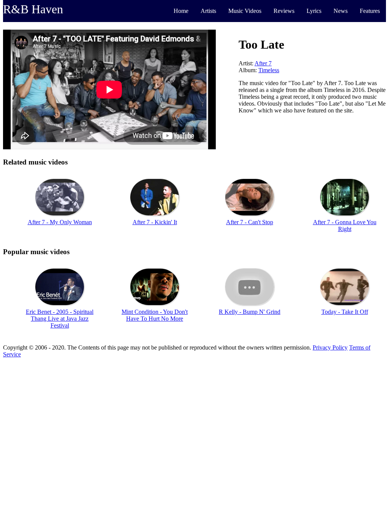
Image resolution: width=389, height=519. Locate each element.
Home (181, 11)
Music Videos (244, 11)
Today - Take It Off (344, 312)
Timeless (268, 70)
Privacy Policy (330, 347)
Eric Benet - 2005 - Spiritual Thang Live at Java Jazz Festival (59, 319)
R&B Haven (33, 9)
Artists (208, 11)
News (341, 11)
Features (370, 11)
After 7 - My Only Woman (60, 222)
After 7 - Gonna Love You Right (344, 225)
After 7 (263, 63)
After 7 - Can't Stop (249, 222)
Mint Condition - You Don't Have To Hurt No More (155, 315)
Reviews (284, 11)
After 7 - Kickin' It (155, 222)
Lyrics (314, 11)
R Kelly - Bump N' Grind (249, 312)
